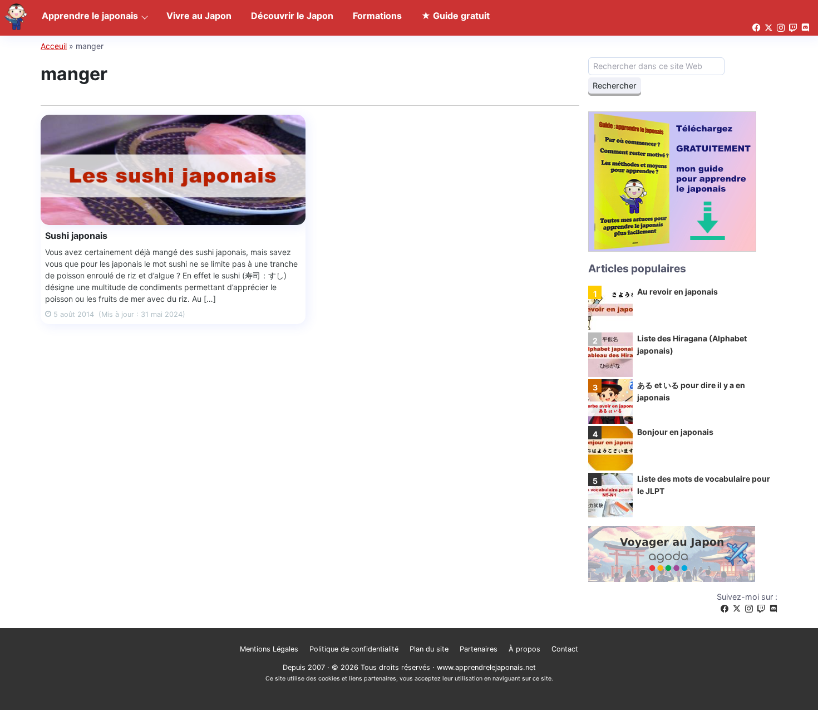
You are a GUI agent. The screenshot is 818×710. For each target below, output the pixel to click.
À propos (524, 649)
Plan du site (429, 649)
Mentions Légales (269, 649)
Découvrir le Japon (292, 15)
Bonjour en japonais (675, 432)
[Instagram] (749, 609)
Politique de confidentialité (353, 649)
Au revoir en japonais (677, 291)
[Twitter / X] (737, 609)
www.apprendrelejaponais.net (486, 667)
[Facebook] (724, 609)
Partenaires (478, 649)
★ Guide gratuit (455, 15)
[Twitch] (761, 609)
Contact (564, 649)
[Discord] (773, 609)
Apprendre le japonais (90, 15)
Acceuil (54, 46)
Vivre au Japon (198, 15)
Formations (377, 15)
